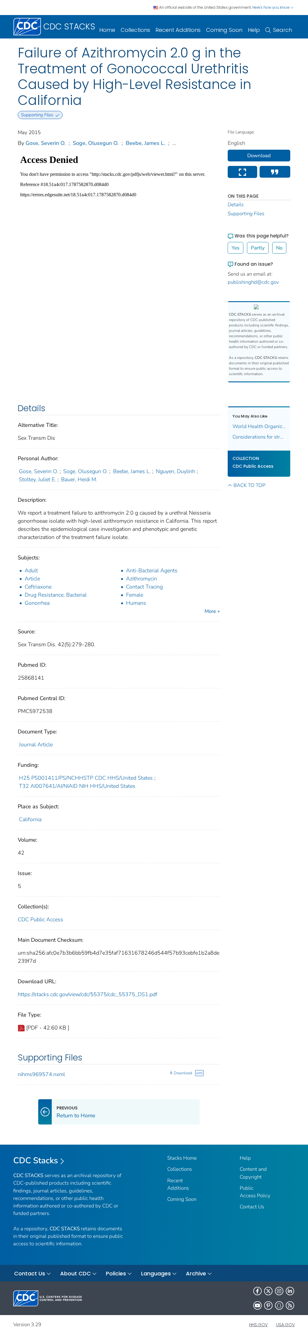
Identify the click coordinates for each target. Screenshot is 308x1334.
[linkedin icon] (290, 1291)
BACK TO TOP (249, 485)
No (279, 247)
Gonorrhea (37, 603)
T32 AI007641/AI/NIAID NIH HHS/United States (77, 786)
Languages (156, 1273)
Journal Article (36, 744)
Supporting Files (246, 213)
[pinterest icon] (268, 1305)
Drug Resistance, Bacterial (56, 594)
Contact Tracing (144, 586)
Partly (258, 247)
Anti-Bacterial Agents (151, 570)
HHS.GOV (258, 1325)
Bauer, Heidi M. (79, 479)
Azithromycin (141, 578)
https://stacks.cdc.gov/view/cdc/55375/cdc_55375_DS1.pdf (87, 994)
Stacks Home (182, 1158)
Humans (136, 603)
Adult (31, 570)
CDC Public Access (40, 919)
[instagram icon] (279, 1291)
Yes (235, 247)
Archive (196, 1273)
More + (212, 611)
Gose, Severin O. (46, 143)
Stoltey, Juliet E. (37, 479)
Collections (135, 30)
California (30, 819)
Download (183, 1073)
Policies (116, 1273)
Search (282, 30)
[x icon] (268, 1291)
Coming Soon (224, 30)
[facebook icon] (257, 1291)
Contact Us (252, 1206)
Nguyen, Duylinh (175, 471)
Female (134, 594)
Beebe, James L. (145, 143)
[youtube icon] (257, 1305)
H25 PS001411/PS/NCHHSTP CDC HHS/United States (86, 778)
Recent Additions (178, 30)
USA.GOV (285, 1325)
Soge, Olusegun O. (96, 143)
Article (32, 578)
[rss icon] (290, 1305)
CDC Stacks (35, 1160)
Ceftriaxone (38, 586)
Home (107, 30)
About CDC (75, 1273)
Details (236, 204)
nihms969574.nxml (41, 1074)
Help (254, 30)
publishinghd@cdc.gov (253, 282)
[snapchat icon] (279, 1305)
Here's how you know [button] (271, 7)
